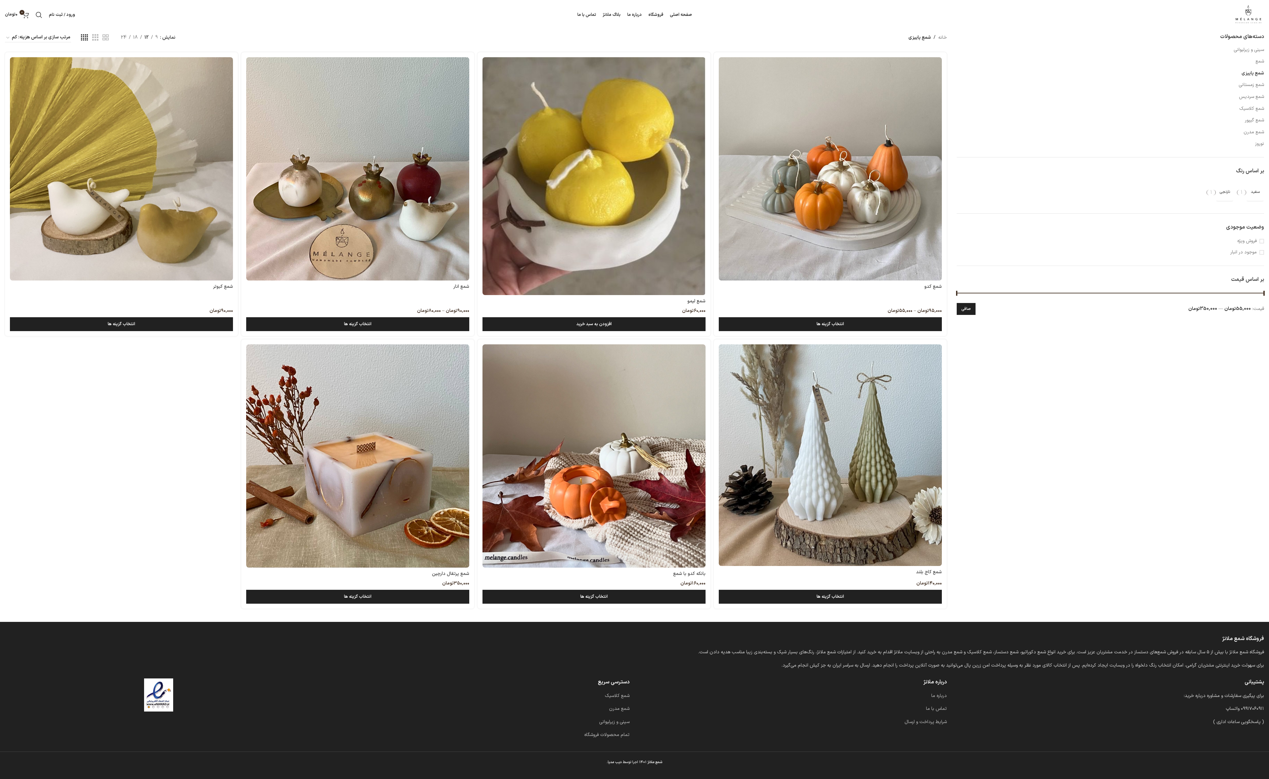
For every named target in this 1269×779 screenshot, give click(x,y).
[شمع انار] (357, 169)
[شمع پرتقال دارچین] (357, 456)
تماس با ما (936, 708)
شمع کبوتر (223, 286)
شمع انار (461, 286)
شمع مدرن (1254, 132)
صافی (966, 309)
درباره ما (939, 695)
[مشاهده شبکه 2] (105, 37)
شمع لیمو (696, 301)
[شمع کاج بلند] (830, 455)
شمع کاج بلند (929, 572)
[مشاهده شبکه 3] (95, 37)
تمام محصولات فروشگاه (607, 734)
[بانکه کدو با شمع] (594, 456)
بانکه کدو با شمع (689, 573)
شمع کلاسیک (1251, 108)
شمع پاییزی (1253, 73)
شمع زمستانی (1251, 84)
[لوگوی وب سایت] (1248, 14)
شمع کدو (933, 286)
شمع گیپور (1254, 120)
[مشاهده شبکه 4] (84, 37)
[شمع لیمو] (594, 176)
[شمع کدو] (830, 169)
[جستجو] (39, 15)
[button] (594, 324)
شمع (1259, 61)
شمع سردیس (1251, 96)
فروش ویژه (1247, 241)
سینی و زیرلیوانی (1249, 49)
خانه (942, 37)
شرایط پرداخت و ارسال (925, 721)
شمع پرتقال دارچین (450, 573)
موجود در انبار (1243, 252)
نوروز (1259, 143)
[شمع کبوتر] (121, 169)
